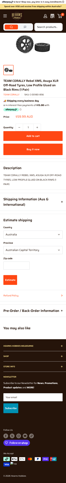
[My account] (45, 16)
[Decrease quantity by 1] (19, 127)
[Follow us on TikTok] (31, 436)
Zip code (8, 258)
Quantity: (8, 127)
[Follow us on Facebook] (5, 436)
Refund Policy (10, 295)
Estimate (10, 280)
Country (7, 227)
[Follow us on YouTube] (25, 436)
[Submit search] (58, 27)
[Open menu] (5, 16)
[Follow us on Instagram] (18, 436)
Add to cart (33, 136)
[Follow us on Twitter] (12, 436)
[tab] (11, 27)
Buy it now (33, 149)
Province (8, 243)
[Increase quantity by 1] (37, 127)
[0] (60, 16)
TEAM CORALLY (11, 94)
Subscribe (11, 408)
